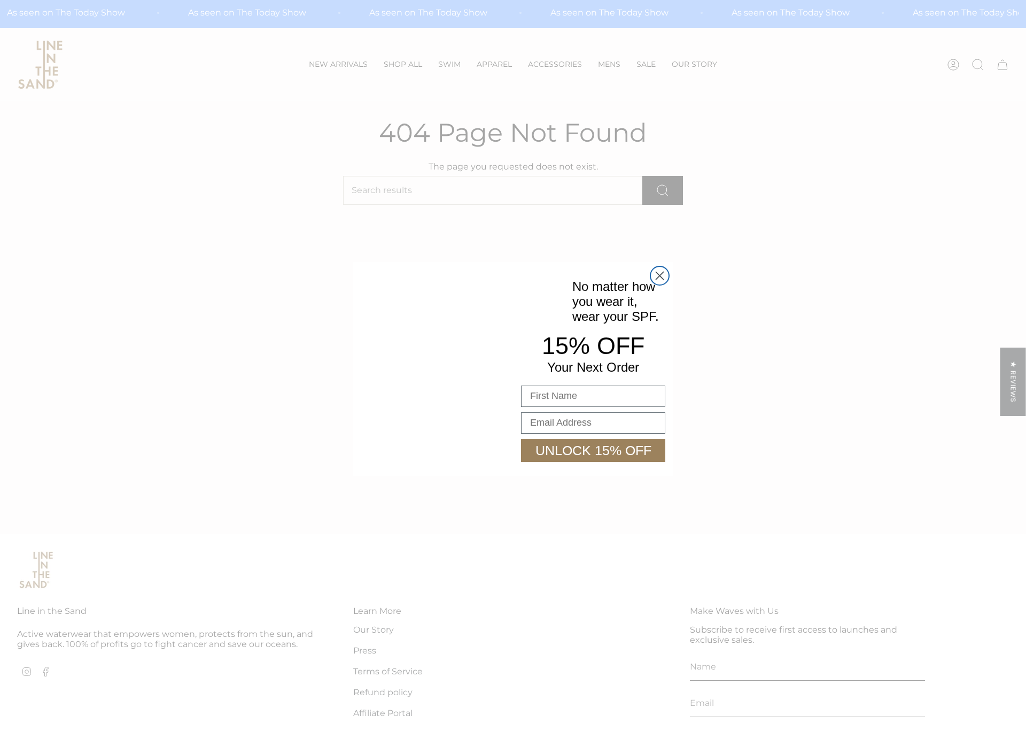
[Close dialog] (659, 275)
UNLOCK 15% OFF (593, 450)
